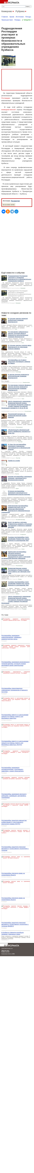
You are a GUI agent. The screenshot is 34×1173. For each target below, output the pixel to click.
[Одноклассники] (8, 211)
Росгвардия (15, 201)
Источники (20, 17)
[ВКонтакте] (4, 211)
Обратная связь (5, 950)
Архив (11, 17)
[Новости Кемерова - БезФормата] (10, 2)
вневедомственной (8, 109)
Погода (28, 17)
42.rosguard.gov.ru (8, 67)
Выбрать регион (5, 951)
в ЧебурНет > (27, 20)
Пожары (17, 20)
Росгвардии (5, 98)
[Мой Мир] (16, 211)
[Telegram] (12, 211)
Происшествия (7, 20)
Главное (4, 17)
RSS (14, 953)
